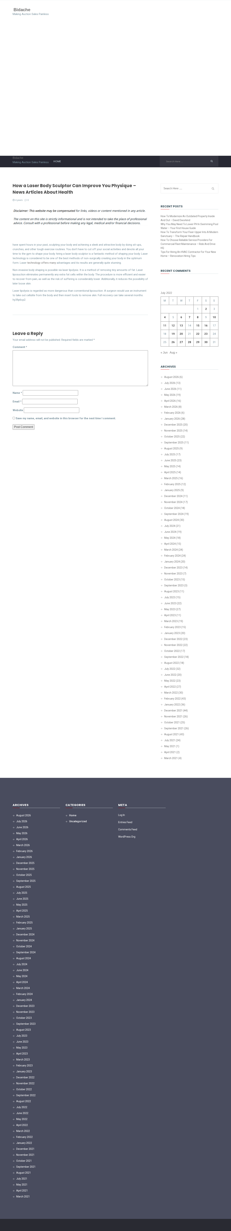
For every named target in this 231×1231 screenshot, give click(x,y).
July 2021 (169, 740)
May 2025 (169, 466)
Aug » (173, 352)
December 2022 (173, 639)
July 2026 (169, 383)
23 (206, 333)
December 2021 (173, 710)
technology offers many (41, 262)
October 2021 (172, 722)
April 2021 (170, 752)
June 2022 (170, 674)
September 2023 (174, 585)
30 (206, 342)
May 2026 (169, 394)
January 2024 (172, 561)
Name (17, 393)
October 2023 (172, 579)
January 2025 (172, 490)
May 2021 (169, 746)
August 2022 (171, 662)
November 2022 (173, 645)
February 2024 (172, 555)
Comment (20, 347)
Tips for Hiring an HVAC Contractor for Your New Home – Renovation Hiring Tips (188, 253)
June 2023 (170, 603)
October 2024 (172, 508)
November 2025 (173, 430)
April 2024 (170, 543)
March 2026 (171, 406)
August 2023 (171, 591)
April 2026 (170, 400)
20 (181, 333)
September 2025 (174, 442)
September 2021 (174, 728)
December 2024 (173, 496)
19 (173, 333)
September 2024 (174, 514)
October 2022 (172, 651)
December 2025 (173, 424)
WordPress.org (126, 836)
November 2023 (173, 573)
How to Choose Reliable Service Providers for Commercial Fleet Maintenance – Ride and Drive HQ (188, 244)
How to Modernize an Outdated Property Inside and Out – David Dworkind (188, 218)
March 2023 (171, 621)
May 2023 (169, 609)
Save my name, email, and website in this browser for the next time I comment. (66, 418)
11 (164, 325)
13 (181, 325)
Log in (121, 815)
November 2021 (173, 716)
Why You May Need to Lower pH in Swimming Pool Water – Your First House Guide (189, 226)
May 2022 (169, 680)
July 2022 (169, 668)
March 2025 (171, 478)
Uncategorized (78, 821)
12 (173, 325)
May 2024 (169, 537)
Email (17, 401)
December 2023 (173, 567)
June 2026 (170, 388)
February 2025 (172, 484)
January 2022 (172, 704)
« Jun (164, 352)
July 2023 (169, 597)
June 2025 (170, 460)
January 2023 (172, 633)
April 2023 (170, 615)
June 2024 (170, 531)
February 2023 (172, 627)
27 (181, 342)
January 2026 (172, 418)
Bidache (22, 9)
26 (173, 342)
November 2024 (173, 502)
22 (197, 333)
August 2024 (171, 519)
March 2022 (171, 692)
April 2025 (170, 472)
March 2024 (171, 549)
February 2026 (172, 412)
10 (214, 317)
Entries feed (125, 822)
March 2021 (171, 758)
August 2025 (171, 448)
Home (57, 161)
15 (197, 325)
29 (197, 342)
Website (18, 410)
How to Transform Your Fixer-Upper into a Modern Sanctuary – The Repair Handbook (189, 234)
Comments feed (127, 829)
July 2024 (169, 525)
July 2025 (169, 454)
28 (189, 342)
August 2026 (171, 377)
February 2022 (172, 698)
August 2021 (171, 734)
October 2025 (172, 436)
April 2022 (170, 686)
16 (206, 325)
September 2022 (174, 656)
